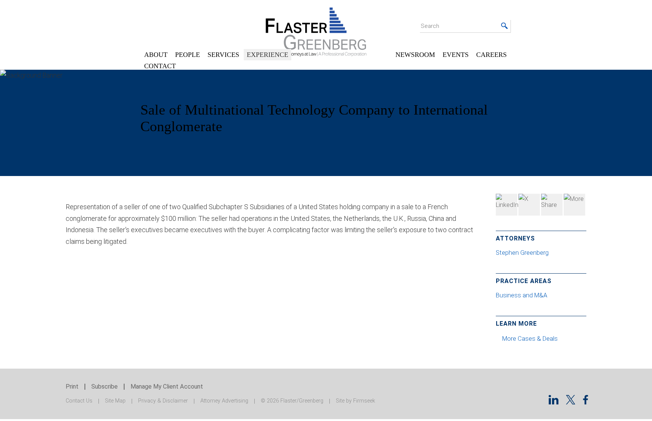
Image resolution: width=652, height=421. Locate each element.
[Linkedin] (553, 402)
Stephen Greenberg (523, 252)
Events (456, 54)
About (156, 54)
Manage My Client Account (167, 386)
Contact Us (79, 401)
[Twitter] (529, 205)
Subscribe (104, 386)
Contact (160, 66)
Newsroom (415, 54)
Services (223, 54)
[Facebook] (552, 205)
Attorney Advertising (224, 401)
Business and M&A (521, 295)
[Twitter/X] (570, 402)
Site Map (115, 401)
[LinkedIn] (506, 205)
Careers (491, 54)
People (187, 54)
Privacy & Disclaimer (163, 401)
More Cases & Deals (530, 338)
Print (72, 386)
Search (430, 26)
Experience (267, 54)
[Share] (574, 205)
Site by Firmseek (355, 401)
